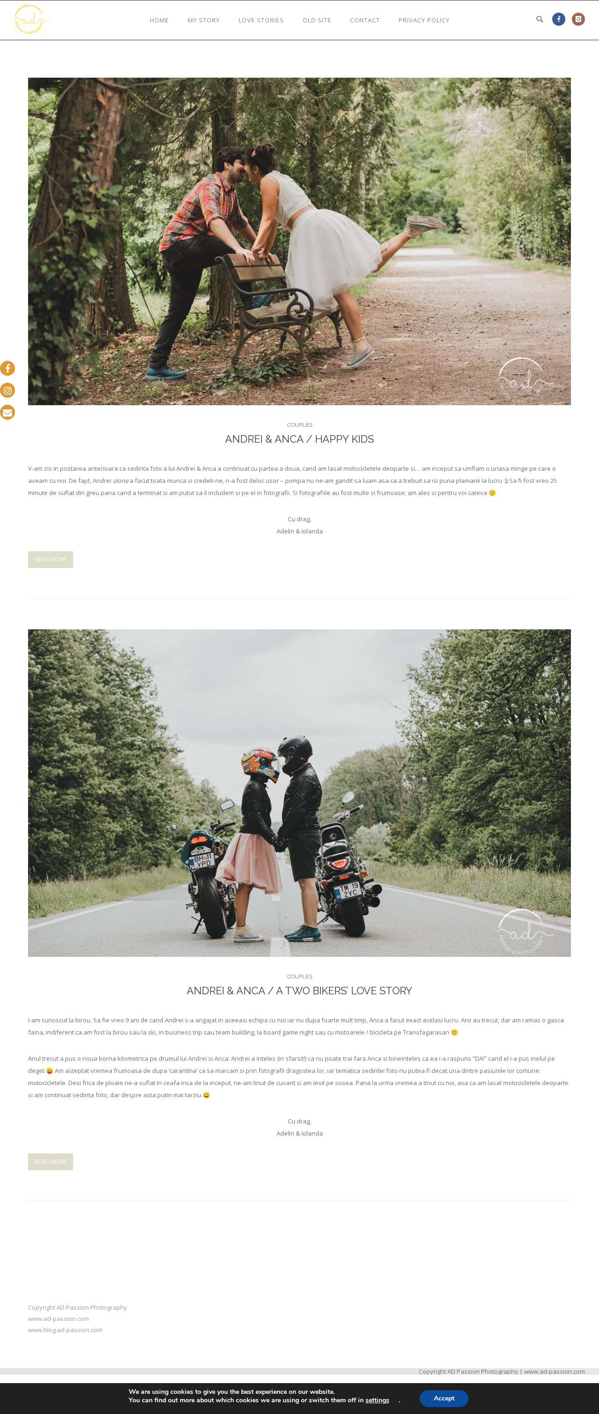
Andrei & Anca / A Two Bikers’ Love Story (299, 990)
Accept (444, 1398)
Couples (299, 425)
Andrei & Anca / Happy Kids (299, 439)
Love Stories (261, 20)
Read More (50, 559)
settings (377, 1400)
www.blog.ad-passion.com (65, 1330)
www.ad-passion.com (58, 1318)
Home (159, 20)
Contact (365, 20)
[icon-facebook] (561, 19)
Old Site (317, 20)
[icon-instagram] (578, 19)
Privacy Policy (424, 20)
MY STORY (204, 20)
